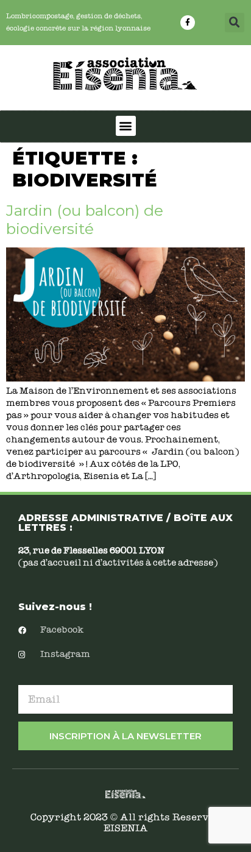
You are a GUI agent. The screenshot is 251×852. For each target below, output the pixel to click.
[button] (234, 22)
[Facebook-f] (187, 22)
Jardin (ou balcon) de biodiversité (84, 219)
